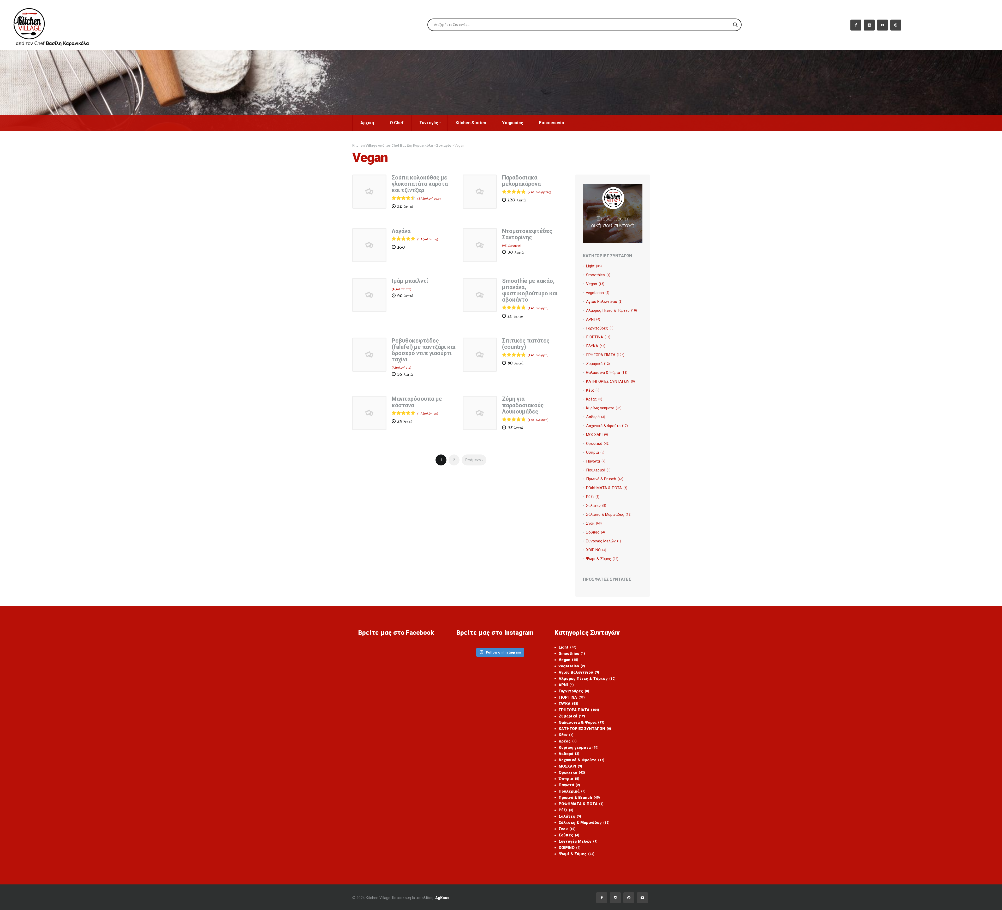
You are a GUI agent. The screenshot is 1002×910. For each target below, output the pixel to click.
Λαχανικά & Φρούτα (607, 425)
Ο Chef (397, 122)
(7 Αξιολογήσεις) (539, 192)
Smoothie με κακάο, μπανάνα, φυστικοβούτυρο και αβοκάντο (530, 290)
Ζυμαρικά (598, 363)
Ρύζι (592, 496)
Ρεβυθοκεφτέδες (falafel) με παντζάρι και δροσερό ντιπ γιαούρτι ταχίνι (424, 350)
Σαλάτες (596, 505)
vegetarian (597, 292)
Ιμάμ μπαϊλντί (410, 281)
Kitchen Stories (471, 122)
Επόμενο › (474, 460)
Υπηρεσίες (512, 122)
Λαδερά (595, 417)
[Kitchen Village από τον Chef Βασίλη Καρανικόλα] (55, 25)
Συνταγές (429, 122)
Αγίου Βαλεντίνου (604, 301)
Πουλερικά (598, 470)
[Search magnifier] (735, 24)
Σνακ (594, 523)
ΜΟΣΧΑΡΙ (597, 434)
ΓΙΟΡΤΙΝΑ (598, 337)
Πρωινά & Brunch (604, 479)
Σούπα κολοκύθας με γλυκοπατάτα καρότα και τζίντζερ (420, 183)
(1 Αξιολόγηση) (427, 239)
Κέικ (592, 390)
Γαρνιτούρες (599, 328)
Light (594, 266)
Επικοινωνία (551, 122)
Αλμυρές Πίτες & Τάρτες (611, 310)
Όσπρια (595, 452)
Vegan (595, 284)
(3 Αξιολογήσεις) (429, 198)
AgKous (442, 898)
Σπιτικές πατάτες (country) (526, 343)
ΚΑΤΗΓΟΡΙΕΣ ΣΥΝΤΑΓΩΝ (610, 381)
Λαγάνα (401, 231)
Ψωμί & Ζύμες (602, 558)
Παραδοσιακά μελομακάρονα (521, 180)
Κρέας (594, 399)
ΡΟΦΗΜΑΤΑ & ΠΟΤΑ (606, 488)
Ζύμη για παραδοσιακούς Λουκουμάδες (523, 405)
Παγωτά (595, 461)
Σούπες (595, 532)
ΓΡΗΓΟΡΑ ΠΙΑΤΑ (605, 354)
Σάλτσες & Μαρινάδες (608, 514)
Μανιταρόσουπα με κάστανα (417, 402)
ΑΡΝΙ (593, 319)
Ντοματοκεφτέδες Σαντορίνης (527, 234)
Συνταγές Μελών (603, 541)
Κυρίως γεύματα (604, 408)
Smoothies (598, 275)
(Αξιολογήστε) (512, 245)
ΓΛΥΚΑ (595, 346)
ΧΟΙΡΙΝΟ (596, 550)
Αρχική (367, 122)
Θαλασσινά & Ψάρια (606, 372)
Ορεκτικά (598, 443)
